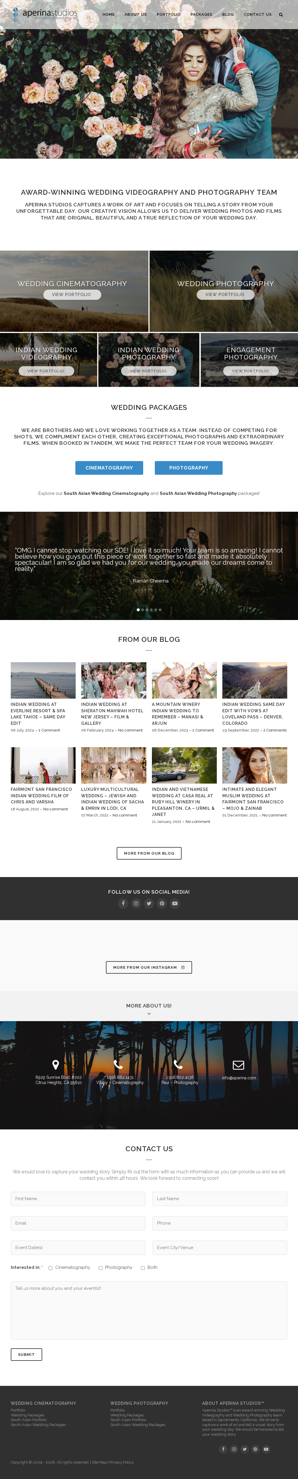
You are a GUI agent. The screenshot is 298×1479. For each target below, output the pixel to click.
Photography (188, 468)
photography (226, 192)
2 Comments (275, 730)
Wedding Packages (27, 1415)
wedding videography (133, 192)
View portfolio (72, 294)
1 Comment (49, 730)
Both (152, 1267)
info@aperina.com (239, 1078)
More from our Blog (149, 853)
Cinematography (109, 468)
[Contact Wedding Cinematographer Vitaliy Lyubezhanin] (118, 1067)
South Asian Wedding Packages (38, 1425)
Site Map (99, 1462)
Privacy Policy (121, 1462)
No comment (130, 730)
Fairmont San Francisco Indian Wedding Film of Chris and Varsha (41, 795)
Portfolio (18, 1410)
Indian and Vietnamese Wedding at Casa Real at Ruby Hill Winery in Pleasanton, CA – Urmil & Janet (183, 802)
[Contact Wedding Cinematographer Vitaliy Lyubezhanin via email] (238, 1067)
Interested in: (27, 1267)
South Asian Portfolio (29, 1420)
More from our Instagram (145, 967)
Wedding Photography (252, 1415)
